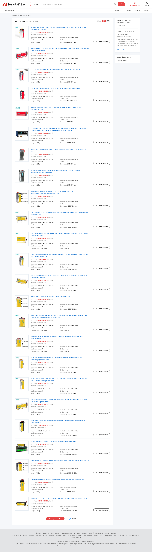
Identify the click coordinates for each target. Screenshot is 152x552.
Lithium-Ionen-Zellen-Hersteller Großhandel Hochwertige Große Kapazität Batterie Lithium (59, 498)
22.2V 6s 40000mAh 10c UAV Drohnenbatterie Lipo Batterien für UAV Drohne (55, 69)
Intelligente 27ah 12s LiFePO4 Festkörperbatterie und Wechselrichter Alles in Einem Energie (60, 460)
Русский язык (88, 535)
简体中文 (31, 535)
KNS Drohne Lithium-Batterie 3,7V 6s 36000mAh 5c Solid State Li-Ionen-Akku (55, 88)
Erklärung (46, 533)
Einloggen (147, 5)
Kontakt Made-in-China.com (84, 533)
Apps (136, 11)
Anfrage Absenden (102, 41)
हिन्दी (115, 535)
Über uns (38, 533)
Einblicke (113, 533)
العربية (101, 535)
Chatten (73, 519)
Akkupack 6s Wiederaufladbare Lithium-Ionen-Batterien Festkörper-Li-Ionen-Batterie (57, 479)
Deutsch (65, 535)
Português (72, 535)
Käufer (117, 11)
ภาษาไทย (121, 535)
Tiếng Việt (134, 535)
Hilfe (128, 11)
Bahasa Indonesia (76, 537)
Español (58, 535)
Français (51, 535)
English (25, 535)
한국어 (96, 535)
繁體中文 (38, 535)
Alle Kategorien (9, 11)
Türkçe (127, 535)
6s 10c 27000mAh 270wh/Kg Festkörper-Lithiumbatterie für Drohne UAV (54, 442)
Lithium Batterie (122, 61)
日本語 (45, 535)
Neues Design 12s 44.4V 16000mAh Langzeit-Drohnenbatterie (50, 297)
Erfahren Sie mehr (123, 50)
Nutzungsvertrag (55, 533)
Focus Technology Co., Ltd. (74, 541)
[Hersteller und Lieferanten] (13, 4)
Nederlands (108, 535)
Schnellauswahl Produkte (102, 533)
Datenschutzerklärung (68, 533)
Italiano (80, 535)
